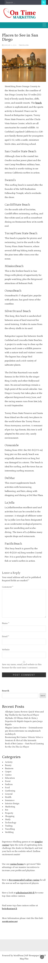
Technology (10, 822)
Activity (9, 762)
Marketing (10, 807)
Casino (8, 775)
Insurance (10, 800)
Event (8, 781)
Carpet (8, 771)
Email (5, 636)
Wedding (9, 832)
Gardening (10, 791)
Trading (9, 826)
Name (5, 623)
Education (10, 778)
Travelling (24, 45)
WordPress (18, 955)
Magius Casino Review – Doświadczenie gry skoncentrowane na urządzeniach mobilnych (24, 730)
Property (9, 813)
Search (5, 691)
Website (6, 649)
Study (8, 819)
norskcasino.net (9, 921)
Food (7, 787)
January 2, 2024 (10, 45)
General (9, 794)
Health (8, 797)
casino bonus (17, 864)
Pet (6, 810)
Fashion (9, 784)
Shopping (9, 816)
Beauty (8, 765)
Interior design (12, 803)
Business (9, 768)
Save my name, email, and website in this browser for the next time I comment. (21, 666)
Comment (7, 587)
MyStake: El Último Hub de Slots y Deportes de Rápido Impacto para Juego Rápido (24, 721)
